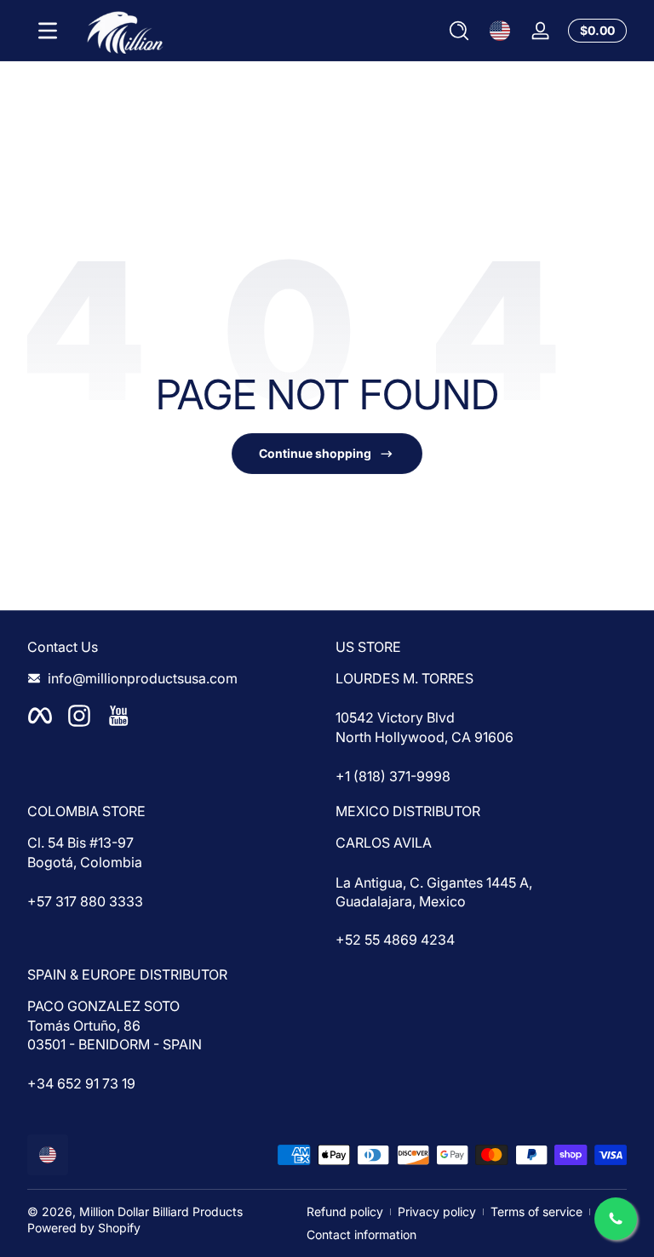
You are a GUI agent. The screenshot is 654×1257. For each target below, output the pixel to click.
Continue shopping (315, 453)
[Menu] (47, 30)
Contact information (361, 1234)
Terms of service (536, 1211)
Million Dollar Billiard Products (161, 1211)
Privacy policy (437, 1211)
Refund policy (345, 1211)
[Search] (459, 30)
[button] (459, 30)
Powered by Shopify (84, 1227)
